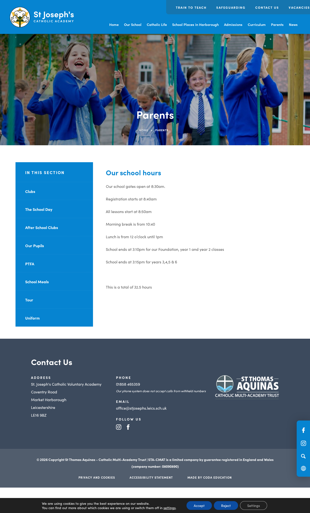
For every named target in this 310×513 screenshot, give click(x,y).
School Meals (37, 281)
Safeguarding (231, 7)
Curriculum (257, 24)
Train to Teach (191, 7)
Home (114, 24)
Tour (29, 299)
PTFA (29, 263)
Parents (277, 24)
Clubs (30, 191)
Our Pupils (34, 245)
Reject (226, 505)
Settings (253, 505)
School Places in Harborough (195, 24)
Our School (132, 24)
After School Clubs (41, 227)
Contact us (267, 7)
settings (169, 507)
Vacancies (299, 7)
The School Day (38, 209)
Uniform (32, 318)
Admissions (233, 24)
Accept (199, 505)
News (293, 24)
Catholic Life (157, 24)
